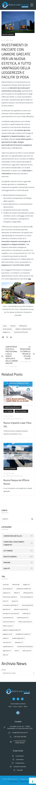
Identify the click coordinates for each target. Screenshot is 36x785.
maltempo (26, 613)
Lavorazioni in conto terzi (11, 613)
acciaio (5, 326)
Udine (5, 655)
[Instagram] (22, 699)
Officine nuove (8, 626)
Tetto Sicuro (27, 651)
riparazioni (19, 642)
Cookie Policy (23, 781)
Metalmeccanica (22, 617)
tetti (17, 651)
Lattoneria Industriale (21, 609)
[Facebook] (7, 337)
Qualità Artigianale (18, 638)
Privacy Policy (13, 781)
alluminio (13, 326)
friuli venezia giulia (26, 597)
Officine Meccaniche (25, 622)
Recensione (7, 642)
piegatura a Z (6, 332)
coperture (6, 593)
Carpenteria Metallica (12, 407)
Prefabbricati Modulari (23, 634)
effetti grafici (23, 326)
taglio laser (7, 651)
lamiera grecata (7, 329)
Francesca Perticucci (14, 419)
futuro (5, 601)
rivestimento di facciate (21, 332)
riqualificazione (8, 646)
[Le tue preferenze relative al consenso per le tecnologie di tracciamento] (32, 781)
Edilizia (17, 593)
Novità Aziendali (8, 34)
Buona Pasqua (8, 589)
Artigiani (26, 584)
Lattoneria (8, 411)
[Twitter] (3, 337)
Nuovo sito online (9, 622)
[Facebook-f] (13, 699)
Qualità (7, 568)
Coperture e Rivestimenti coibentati (14, 543)
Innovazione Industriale (10, 605)
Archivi (4, 670)
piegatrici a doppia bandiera (23, 329)
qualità (6, 638)
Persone (7, 562)
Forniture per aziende (10, 597)
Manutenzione (8, 617)
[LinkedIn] (11, 337)
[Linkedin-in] (18, 699)
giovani (15, 601)
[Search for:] (18, 519)
